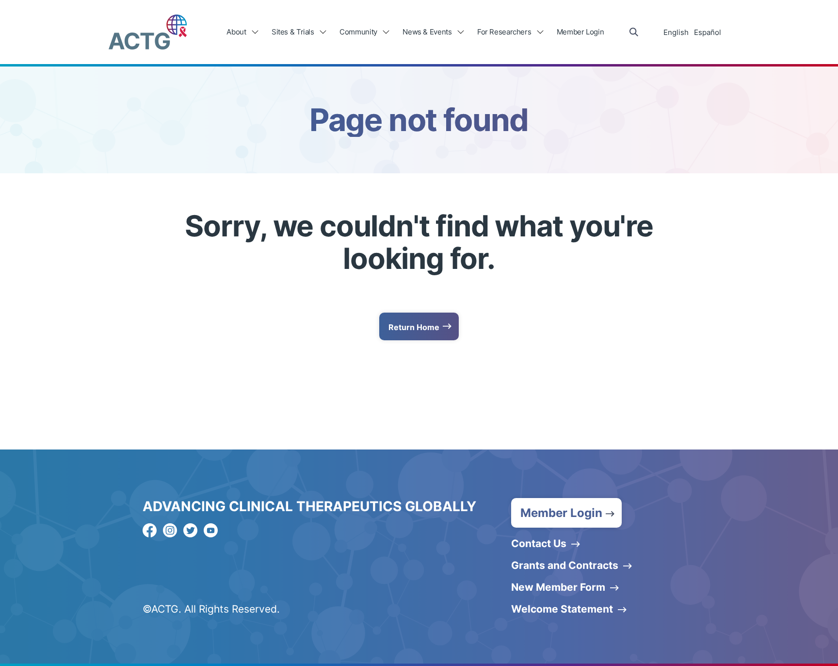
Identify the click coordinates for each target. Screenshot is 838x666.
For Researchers (504, 31)
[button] (566, 513)
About (236, 31)
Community (358, 31)
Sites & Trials (293, 31)
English (676, 32)
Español (707, 32)
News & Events (427, 31)
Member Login (580, 31)
